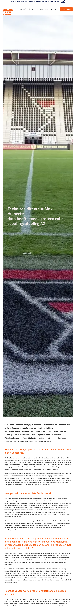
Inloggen (53, 9)
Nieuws (46, 9)
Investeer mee (66, 9)
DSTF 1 (25, 9)
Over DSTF (34, 9)
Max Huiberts (36, 431)
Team (41, 9)
